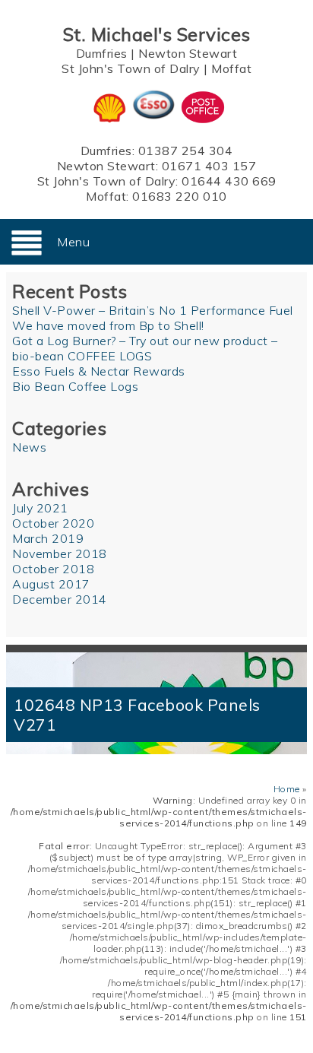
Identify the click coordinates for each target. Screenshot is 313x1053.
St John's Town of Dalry (131, 68)
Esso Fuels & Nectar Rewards (98, 371)
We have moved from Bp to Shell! (108, 325)
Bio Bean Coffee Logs (75, 386)
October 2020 (53, 523)
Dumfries (102, 53)
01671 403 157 (209, 165)
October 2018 (53, 568)
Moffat (231, 68)
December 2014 (59, 599)
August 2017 (51, 584)
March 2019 (48, 538)
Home (286, 789)
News (29, 447)
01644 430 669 (229, 181)
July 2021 (40, 507)
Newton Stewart (187, 53)
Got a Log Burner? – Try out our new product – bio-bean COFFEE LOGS (145, 348)
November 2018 (59, 553)
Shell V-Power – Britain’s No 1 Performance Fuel (152, 310)
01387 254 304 (185, 150)
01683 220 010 (179, 196)
